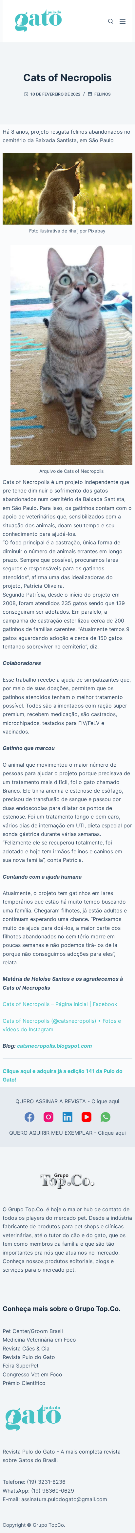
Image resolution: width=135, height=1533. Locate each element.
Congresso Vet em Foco (32, 1374)
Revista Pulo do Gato (29, 1357)
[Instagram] (48, 1117)
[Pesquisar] (110, 21)
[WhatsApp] (105, 1117)
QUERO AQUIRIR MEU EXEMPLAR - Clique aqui (67, 1132)
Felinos (102, 94)
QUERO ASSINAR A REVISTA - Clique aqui (67, 1101)
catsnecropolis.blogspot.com (54, 1045)
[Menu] (122, 21)
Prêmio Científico (24, 1383)
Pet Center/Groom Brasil (33, 1331)
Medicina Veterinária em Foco (39, 1339)
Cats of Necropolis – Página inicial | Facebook (60, 1004)
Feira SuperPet (21, 1365)
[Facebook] (29, 1117)
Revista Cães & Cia (26, 1348)
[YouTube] (86, 1117)
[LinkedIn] (67, 1117)
